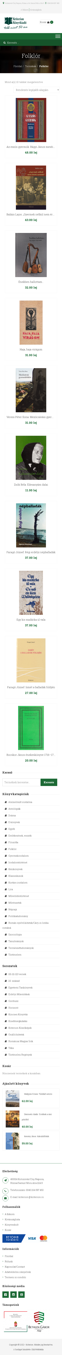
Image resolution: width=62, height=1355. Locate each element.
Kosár (43, 22)
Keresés (49, 782)
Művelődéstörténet (18, 896)
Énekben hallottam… (31, 281)
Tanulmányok (16, 941)
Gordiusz (13, 1001)
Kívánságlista (35, 9)
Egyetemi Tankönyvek (20, 987)
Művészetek (14, 902)
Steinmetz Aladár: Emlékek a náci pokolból (37, 1117)
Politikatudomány (18, 916)
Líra (10, 889)
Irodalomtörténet (17, 862)
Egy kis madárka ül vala (31, 619)
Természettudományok (21, 947)
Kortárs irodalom (17, 882)
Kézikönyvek (15, 869)
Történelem (14, 954)
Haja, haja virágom (31, 349)
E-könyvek (14, 822)
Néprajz (12, 909)
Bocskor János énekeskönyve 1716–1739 (31, 754)
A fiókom (24, 9)
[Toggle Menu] (57, 36)
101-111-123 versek (17, 974)
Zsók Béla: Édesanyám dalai (31, 484)
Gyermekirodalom (18, 855)
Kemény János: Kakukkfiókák (36, 1136)
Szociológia (15, 934)
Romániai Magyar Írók (20, 1041)
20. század (14, 980)
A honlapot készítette (22, 1349)
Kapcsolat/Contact (15, 1266)
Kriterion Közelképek (20, 1027)
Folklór (12, 849)
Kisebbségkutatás (17, 1021)
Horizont (13, 1007)
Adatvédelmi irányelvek (18, 1272)
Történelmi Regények (20, 1054)
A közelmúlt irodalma (20, 802)
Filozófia (13, 842)
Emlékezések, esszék (20, 835)
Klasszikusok (15, 875)
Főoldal (18, 66)
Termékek (30, 66)
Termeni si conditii (15, 1277)
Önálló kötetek (16, 1034)
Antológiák (14, 808)
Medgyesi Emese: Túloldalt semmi (38, 1094)
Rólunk (9, 1261)
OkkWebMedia (37, 1349)
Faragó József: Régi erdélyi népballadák (31, 552)
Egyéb (11, 828)
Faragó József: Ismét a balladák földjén (31, 687)
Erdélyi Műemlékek (19, 994)
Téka (11, 1047)
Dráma (12, 815)
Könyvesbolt (11, 1224)
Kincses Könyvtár (18, 1014)
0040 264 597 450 (53, 3)
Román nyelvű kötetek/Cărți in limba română (25, 925)
